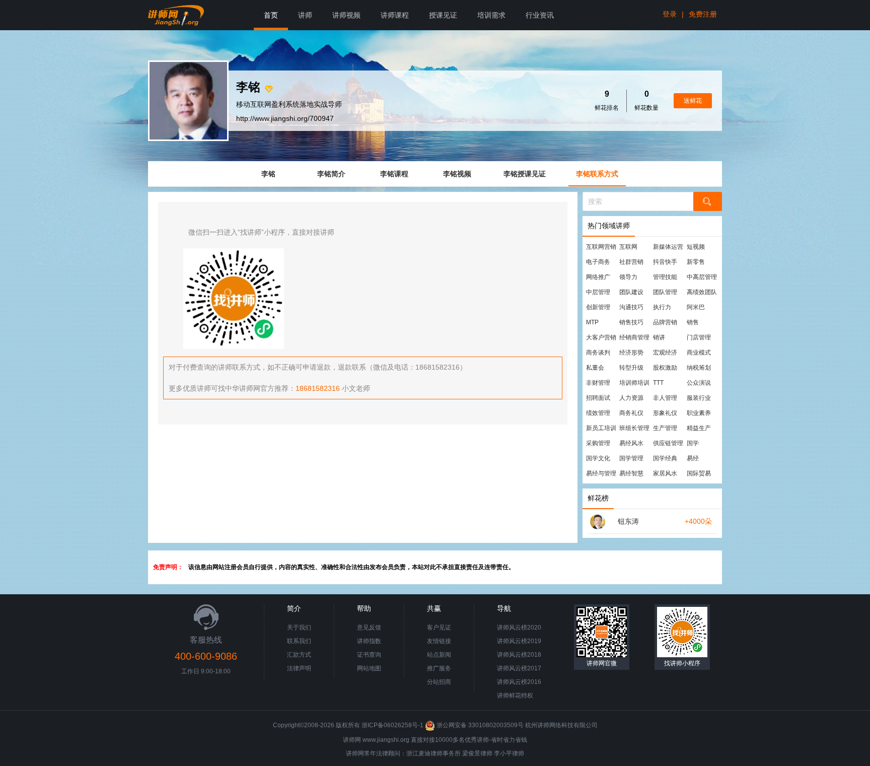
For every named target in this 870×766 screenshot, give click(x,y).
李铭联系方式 (597, 174)
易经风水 (631, 443)
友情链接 (439, 641)
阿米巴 (696, 307)
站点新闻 (439, 654)
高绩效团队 (702, 292)
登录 (670, 14)
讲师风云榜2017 (519, 668)
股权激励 (665, 367)
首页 (271, 15)
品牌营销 (665, 322)
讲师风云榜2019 (519, 641)
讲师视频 (346, 15)
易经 (693, 458)
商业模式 (699, 352)
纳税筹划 (699, 367)
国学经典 (665, 458)
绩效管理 (598, 412)
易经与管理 (601, 473)
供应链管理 (668, 443)
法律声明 (299, 668)
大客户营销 (601, 337)
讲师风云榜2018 (519, 654)
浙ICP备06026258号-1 (392, 725)
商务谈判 (598, 352)
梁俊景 (471, 753)
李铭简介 (331, 174)
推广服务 (439, 668)
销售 (693, 322)
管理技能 (665, 277)
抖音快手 (665, 261)
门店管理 (699, 337)
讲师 (305, 15)
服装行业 (699, 397)
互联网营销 (601, 246)
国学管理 (631, 458)
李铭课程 (394, 174)
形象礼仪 (665, 412)
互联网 (628, 246)
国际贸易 (699, 473)
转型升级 (631, 367)
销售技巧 (631, 322)
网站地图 (369, 668)
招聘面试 (598, 397)
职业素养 (699, 412)
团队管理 (665, 292)
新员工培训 (601, 428)
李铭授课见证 (524, 174)
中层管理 (598, 292)
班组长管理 (634, 428)
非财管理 (598, 382)
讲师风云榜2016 (519, 681)
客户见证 (439, 627)
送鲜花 (693, 100)
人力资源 (631, 397)
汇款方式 (299, 654)
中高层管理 (702, 277)
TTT (658, 382)
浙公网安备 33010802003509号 (480, 725)
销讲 (659, 337)
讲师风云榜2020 (519, 627)
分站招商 (439, 681)
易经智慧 (631, 473)
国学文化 (598, 458)
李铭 (268, 174)
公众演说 (699, 382)
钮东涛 (628, 521)
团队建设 (631, 292)
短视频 (696, 246)
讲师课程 (395, 15)
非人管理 (665, 397)
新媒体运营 (668, 246)
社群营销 (631, 261)
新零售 (696, 261)
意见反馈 (369, 627)
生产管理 (665, 428)
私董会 (595, 367)
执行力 (662, 307)
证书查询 (369, 654)
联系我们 (299, 641)
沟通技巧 (631, 307)
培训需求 (491, 15)
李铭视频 (457, 174)
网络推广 (598, 277)
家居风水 (665, 473)
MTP (592, 322)
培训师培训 (634, 382)
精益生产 (699, 428)
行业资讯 (540, 15)
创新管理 (598, 307)
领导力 (628, 277)
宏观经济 (665, 352)
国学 (693, 443)
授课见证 (443, 15)
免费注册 (703, 14)
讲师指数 (369, 641)
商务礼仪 (631, 412)
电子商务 (598, 261)
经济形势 (631, 352)
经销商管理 (634, 337)
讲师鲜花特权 (515, 695)
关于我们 (299, 627)
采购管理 (598, 443)
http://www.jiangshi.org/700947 (285, 118)
